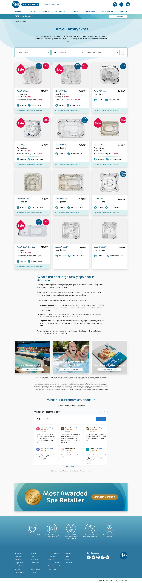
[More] (32, 75)
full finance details (97, 378)
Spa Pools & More (30, 4)
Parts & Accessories (51, 4)
